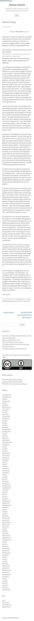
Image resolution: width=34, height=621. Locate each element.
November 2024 (6, 394)
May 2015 (4, 494)
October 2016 (5, 470)
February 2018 (6, 453)
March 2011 (5, 563)
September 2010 (6, 574)
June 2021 (4, 420)
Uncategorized (20, 299)
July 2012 (4, 542)
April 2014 (4, 514)
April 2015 (4, 496)
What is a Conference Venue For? (11, 340)
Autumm (4, 381)
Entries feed (5, 602)
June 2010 (4, 581)
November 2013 (6, 522)
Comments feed (6, 604)
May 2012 (4, 544)
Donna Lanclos (17, 4)
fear (17, 301)
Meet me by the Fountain (15, 379)
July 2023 (4, 403)
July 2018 (4, 446)
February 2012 (6, 548)
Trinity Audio (19, 31)
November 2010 (6, 570)
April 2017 (4, 466)
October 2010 (5, 572)
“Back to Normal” (8, 312)
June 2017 (4, 462)
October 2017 (5, 457)
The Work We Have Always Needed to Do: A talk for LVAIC (24, 314)
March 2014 (5, 516)
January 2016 (5, 483)
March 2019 (5, 438)
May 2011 (4, 559)
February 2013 (6, 535)
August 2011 (5, 555)
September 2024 (6, 397)
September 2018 (6, 442)
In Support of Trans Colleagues (18, 384)
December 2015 (6, 485)
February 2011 (6, 566)
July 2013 (4, 529)
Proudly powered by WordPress (10, 617)
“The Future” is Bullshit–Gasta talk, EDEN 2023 (14, 348)
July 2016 (4, 475)
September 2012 (6, 540)
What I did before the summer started (12, 342)
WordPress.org (6, 607)
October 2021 (5, 418)
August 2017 (5, 459)
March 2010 (5, 587)
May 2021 (4, 423)
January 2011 (5, 568)
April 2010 (4, 585)
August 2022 (5, 410)
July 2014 (4, 509)
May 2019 (4, 436)
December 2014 (6, 501)
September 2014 (6, 505)
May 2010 (4, 583)
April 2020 (4, 425)
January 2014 (5, 520)
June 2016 (4, 477)
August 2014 (5, 507)
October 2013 (5, 524)
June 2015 (4, 492)
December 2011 (6, 553)
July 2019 (4, 433)
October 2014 (5, 503)
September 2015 (6, 488)
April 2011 (4, 561)
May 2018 (4, 451)
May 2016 (4, 479)
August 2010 (5, 576)
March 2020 (5, 427)
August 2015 (5, 490)
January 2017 (5, 468)
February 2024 (6, 401)
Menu (17, 15)
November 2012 (6, 537)
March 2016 (5, 481)
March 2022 (5, 414)
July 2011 (4, 557)
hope (20, 301)
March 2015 (5, 498)
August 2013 (5, 527)
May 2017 (4, 464)
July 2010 (4, 579)
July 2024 (4, 399)
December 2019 (6, 429)
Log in (3, 600)
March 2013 (5, 533)
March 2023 (5, 405)
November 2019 (6, 431)
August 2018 (5, 444)
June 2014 (4, 511)
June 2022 (4, 412)
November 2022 (6, 407)
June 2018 (4, 449)
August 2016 (5, 472)
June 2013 (4, 531)
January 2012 (5, 550)
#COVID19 (5, 301)
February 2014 (6, 518)
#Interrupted (11, 301)
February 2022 (6, 416)
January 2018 (5, 455)
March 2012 (5, 546)
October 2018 (5, 440)
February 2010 (6, 589)
